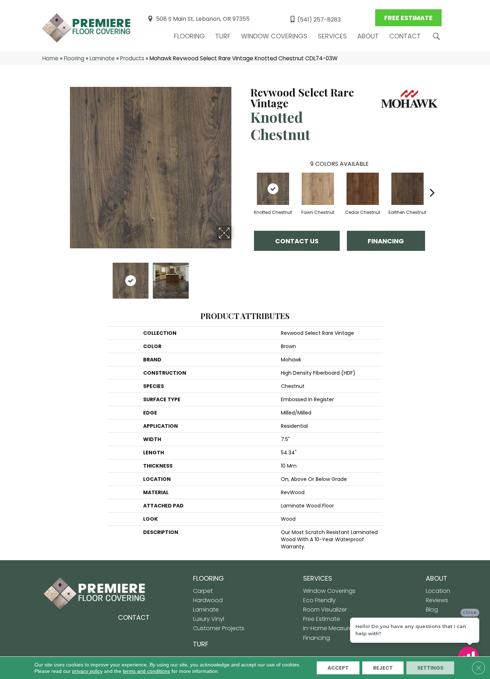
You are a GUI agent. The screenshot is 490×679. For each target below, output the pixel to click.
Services (332, 36)
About (368, 36)
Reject (383, 667)
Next (236, 277)
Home (50, 58)
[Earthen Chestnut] (407, 189)
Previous (65, 277)
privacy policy (87, 671)
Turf (223, 36)
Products (132, 58)
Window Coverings (274, 36)
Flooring (189, 36)
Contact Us (297, 241)
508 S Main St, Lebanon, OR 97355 (203, 19)
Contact (405, 36)
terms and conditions (146, 671)
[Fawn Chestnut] (318, 189)
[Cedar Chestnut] (363, 189)
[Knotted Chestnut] (273, 189)
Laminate (102, 58)
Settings (430, 667)
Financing (386, 241)
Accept (338, 667)
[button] (437, 36)
